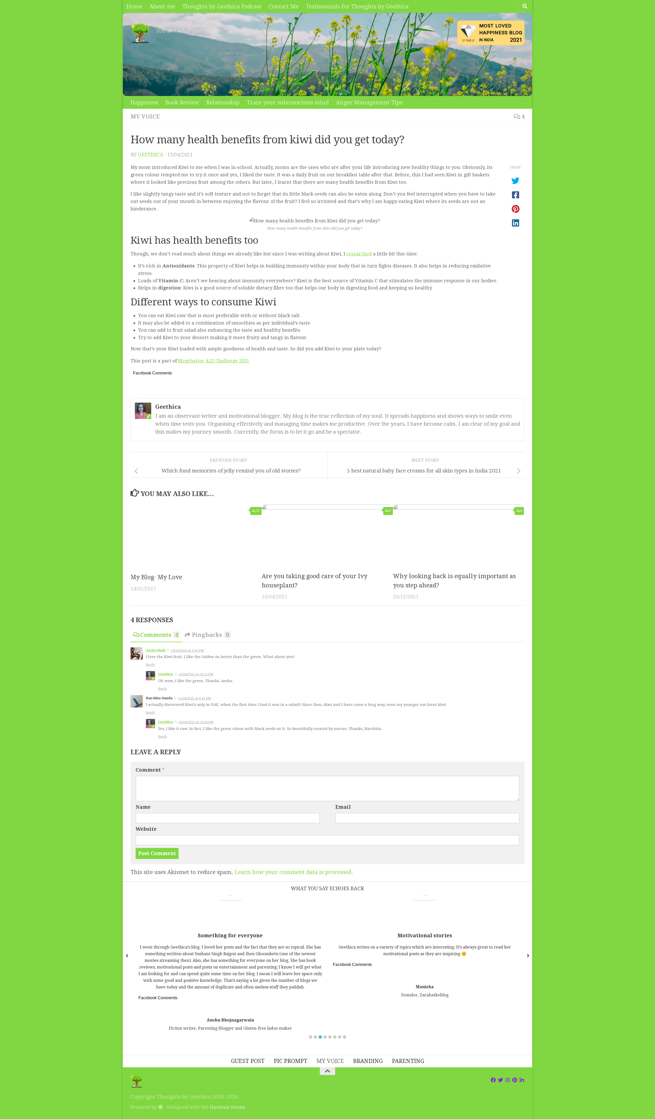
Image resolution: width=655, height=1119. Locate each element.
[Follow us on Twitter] (500, 1080)
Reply (150, 664)
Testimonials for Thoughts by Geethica (357, 6)
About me (162, 6)
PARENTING (408, 1061)
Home (134, 6)
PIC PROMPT (290, 1061)
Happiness (144, 102)
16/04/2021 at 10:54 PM (196, 722)
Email (343, 807)
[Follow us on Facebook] (493, 1080)
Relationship (222, 102)
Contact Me (284, 6)
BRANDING (368, 1061)
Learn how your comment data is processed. (294, 872)
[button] (310, 1037)
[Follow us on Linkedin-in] (522, 1080)
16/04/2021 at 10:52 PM (196, 674)
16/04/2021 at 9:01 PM (187, 650)
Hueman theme (227, 1107)
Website (146, 829)
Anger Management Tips (369, 102)
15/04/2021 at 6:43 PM (194, 698)
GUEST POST (248, 1061)
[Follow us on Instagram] (507, 1080)
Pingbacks (210, 634)
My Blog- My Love (156, 577)
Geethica (150, 155)
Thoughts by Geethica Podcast (221, 6)
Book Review (182, 102)
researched (359, 253)
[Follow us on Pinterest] (514, 1080)
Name (143, 807)
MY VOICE (145, 116)
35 (258, 511)
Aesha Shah (155, 650)
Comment (150, 770)
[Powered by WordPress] (160, 1107)
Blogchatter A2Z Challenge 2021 (213, 360)
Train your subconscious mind (288, 102)
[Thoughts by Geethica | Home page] (140, 33)
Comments (159, 634)
